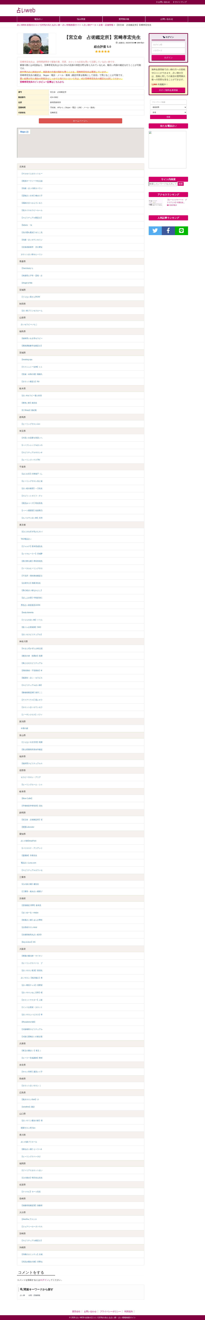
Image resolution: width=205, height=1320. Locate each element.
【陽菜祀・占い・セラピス (31, 678)
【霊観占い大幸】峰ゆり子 (31, 196)
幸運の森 (24, 728)
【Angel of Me (26, 283)
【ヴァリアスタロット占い (31, 1170)
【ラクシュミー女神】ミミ (31, 367)
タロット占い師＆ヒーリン (31, 254)
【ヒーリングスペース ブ (31, 963)
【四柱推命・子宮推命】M (31, 670)
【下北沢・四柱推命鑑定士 (31, 576)
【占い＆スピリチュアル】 (31, 634)
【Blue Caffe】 (27, 798)
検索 (181, 184)
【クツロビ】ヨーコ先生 (31, 1192)
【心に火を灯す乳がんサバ (31, 532)
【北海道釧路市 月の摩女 (31, 247)
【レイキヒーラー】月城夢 (31, 554)
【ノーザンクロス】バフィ (31, 715)
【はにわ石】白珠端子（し (31, 474)
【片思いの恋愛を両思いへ (31, 438)
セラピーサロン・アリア (31, 777)
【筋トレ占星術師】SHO (31, 627)
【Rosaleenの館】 (28, 1022)
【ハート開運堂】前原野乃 (31, 510)
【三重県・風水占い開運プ (31, 891)
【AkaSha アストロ (29, 1219)
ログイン (44, 1280)
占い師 (22, 1295)
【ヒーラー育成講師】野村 (31, 1058)
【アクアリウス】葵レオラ (31, 700)
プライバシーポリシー (110, 1311)
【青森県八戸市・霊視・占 (31, 276)
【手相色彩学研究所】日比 (31, 806)
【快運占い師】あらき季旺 (31, 920)
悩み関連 (81, 19)
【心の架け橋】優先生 (30, 884)
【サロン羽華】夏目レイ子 (31, 1072)
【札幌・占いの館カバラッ (31, 188)
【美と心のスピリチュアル (31, 663)
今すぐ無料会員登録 (168, 90)
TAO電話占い (26, 539)
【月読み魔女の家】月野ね (31, 1262)
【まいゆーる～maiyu (29, 913)
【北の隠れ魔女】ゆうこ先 (31, 232)
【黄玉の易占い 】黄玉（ (31, 1051)
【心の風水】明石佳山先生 (31, 1178)
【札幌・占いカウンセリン (31, 240)
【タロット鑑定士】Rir (30, 382)
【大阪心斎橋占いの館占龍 (31, 1037)
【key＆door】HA (28, 942)
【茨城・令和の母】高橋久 (31, 374)
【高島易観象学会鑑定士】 (31, 346)
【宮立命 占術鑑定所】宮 (31, 820)
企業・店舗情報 (34, 1295)
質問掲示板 (124, 19)
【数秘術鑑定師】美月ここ (31, 692)
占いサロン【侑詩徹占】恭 (31, 978)
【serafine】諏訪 (28, 1107)
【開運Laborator (27, 827)
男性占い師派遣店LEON (30, 605)
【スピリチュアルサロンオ (31, 452)
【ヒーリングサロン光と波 (31, 481)
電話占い (38, 19)
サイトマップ (180, 2)
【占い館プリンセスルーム (31, 311)
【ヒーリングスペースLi (30, 1157)
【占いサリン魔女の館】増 (31, 1121)
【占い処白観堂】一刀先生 (31, 488)
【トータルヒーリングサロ (31, 568)
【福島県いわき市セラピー (31, 338)
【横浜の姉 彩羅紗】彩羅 (31, 656)
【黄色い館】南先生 (29, 403)
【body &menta (27, 612)
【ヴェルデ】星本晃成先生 (31, 546)
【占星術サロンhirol (29, 927)
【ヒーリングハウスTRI (30, 460)
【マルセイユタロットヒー (31, 174)
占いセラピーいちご (29, 324)
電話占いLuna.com (28, 863)
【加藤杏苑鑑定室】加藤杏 (31, 1205)
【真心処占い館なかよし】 (31, 590)
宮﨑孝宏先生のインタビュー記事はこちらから (42, 82)
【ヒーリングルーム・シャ (31, 785)
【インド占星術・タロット (31, 1007)
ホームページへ (80, 121)
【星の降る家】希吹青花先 (31, 561)
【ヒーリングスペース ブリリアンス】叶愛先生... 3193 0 (177, 202)
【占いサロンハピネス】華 (31, 1015)
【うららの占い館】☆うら (31, 620)
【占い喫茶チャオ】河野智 (31, 985)
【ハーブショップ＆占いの (31, 445)
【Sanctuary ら (27, 268)
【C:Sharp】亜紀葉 (29, 410)
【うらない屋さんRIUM (30, 297)
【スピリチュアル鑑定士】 (31, 218)
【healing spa (26, 359)
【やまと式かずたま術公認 (31, 648)
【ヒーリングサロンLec (30, 424)
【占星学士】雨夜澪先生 (31, 583)
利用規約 (128, 1311)
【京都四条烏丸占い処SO (31, 935)
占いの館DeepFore (28, 841)
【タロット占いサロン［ (31, 1086)
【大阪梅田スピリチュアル (31, 1029)
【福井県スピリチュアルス (31, 763)
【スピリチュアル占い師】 (31, 685)
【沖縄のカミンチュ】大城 (31, 1254)
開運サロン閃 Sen (28, 1128)
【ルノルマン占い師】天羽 (31, 518)
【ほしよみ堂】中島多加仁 (31, 598)
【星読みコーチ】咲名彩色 (31, 503)
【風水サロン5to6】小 (30, 1099)
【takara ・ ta (26, 225)
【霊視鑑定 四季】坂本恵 (31, 905)
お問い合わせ (164, 2)
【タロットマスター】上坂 (31, 1000)
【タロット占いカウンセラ (31, 707)
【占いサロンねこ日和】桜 (31, 992)
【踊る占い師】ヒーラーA (31, 1149)
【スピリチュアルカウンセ (31, 870)
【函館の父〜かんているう (31, 203)
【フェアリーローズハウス (31, 1227)
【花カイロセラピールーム (31, 210)
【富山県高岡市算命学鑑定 (31, 749)
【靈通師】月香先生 (29, 855)
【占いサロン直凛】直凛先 (31, 970)
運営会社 (76, 1311)
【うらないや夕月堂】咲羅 (31, 742)
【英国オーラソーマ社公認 (31, 181)
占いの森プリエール (29, 1142)
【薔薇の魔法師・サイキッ (31, 956)
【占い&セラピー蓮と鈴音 (31, 395)
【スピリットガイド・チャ (31, 496)
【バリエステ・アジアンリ (31, 848)
